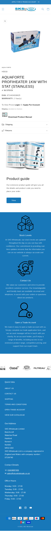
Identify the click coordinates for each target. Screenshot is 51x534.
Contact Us (10, 394)
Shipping (5, 109)
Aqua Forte (6, 67)
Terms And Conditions (16, 404)
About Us (9, 388)
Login (17, 105)
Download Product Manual (20, 117)
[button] (3, 9)
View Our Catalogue (15, 415)
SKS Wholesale (28, 526)
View (14, 200)
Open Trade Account (15, 410)
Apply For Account (31, 105)
